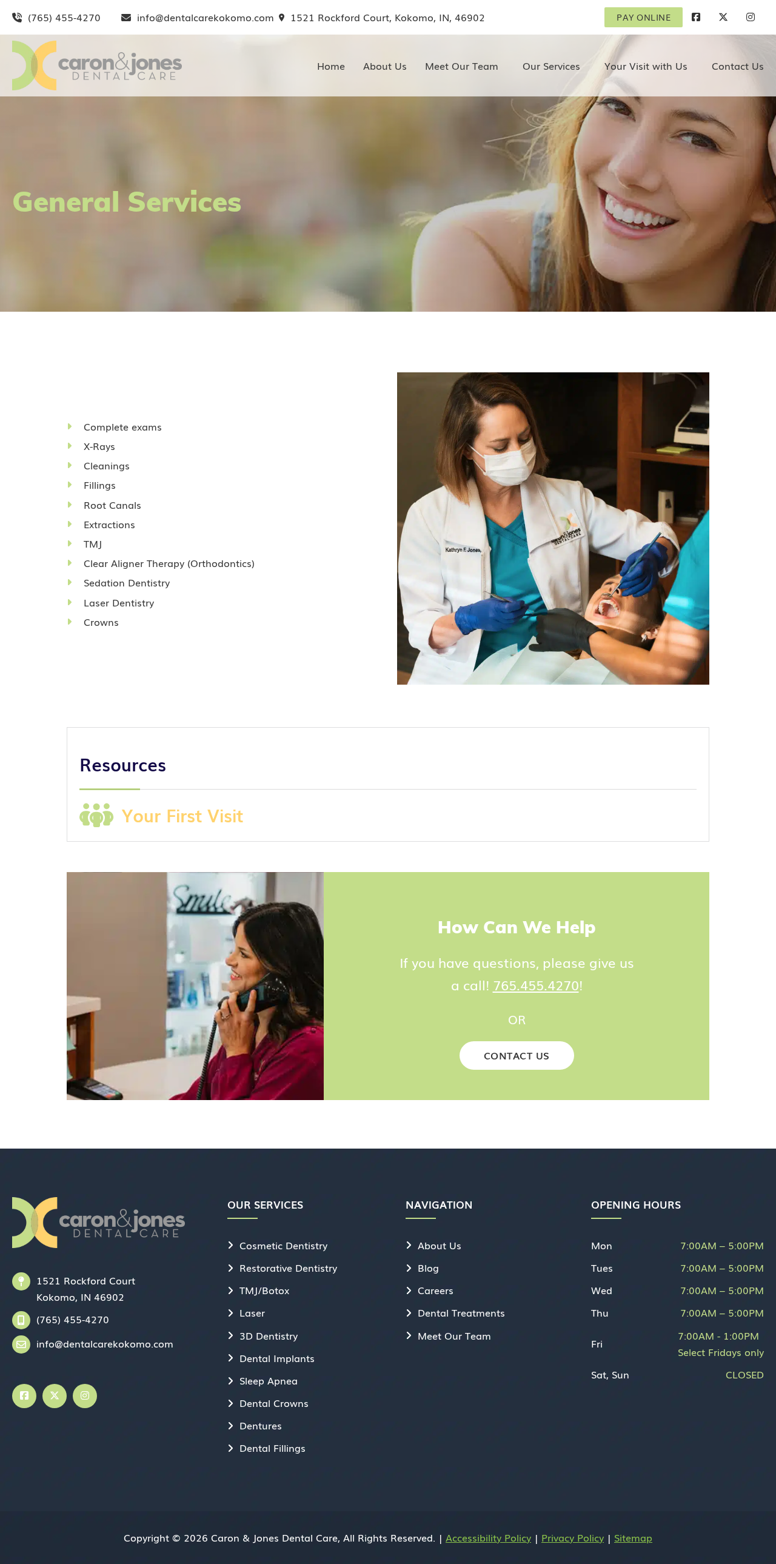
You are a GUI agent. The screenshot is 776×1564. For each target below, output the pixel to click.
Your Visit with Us (645, 65)
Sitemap (633, 1537)
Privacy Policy (572, 1537)
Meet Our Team (461, 65)
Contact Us (738, 65)
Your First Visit (182, 815)
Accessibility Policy (488, 1537)
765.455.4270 (536, 985)
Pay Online (644, 17)
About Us (385, 65)
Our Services (551, 65)
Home (331, 65)
